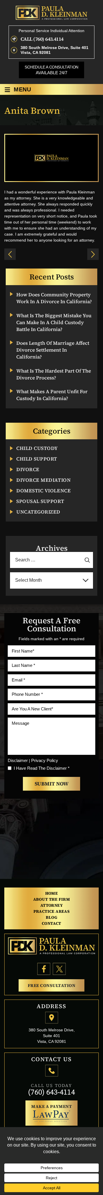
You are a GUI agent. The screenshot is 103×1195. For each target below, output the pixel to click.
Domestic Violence (43, 490)
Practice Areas (51, 911)
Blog (52, 917)
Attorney (51, 905)
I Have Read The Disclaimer (42, 768)
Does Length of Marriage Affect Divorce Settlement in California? (52, 350)
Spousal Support (40, 501)
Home (51, 893)
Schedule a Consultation (51, 70)
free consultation (52, 985)
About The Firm (51, 899)
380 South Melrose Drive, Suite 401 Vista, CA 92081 (54, 50)
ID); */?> (10, 254)
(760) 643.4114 (48, 39)
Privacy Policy (44, 760)
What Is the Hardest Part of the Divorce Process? (53, 374)
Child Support (36, 459)
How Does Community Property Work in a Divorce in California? (54, 298)
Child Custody (37, 448)
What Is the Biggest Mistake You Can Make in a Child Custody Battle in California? (54, 322)
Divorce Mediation (43, 480)
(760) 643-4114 (51, 1092)
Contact (51, 923)
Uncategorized (38, 512)
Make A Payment (51, 1106)
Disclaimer (18, 760)
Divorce (27, 469)
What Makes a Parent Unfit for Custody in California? (52, 395)
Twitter (59, 969)
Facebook (43, 969)
